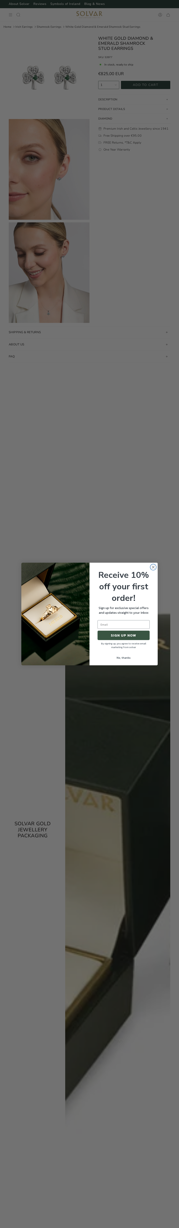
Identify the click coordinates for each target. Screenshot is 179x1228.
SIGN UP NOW (123, 635)
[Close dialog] (153, 567)
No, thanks (124, 658)
